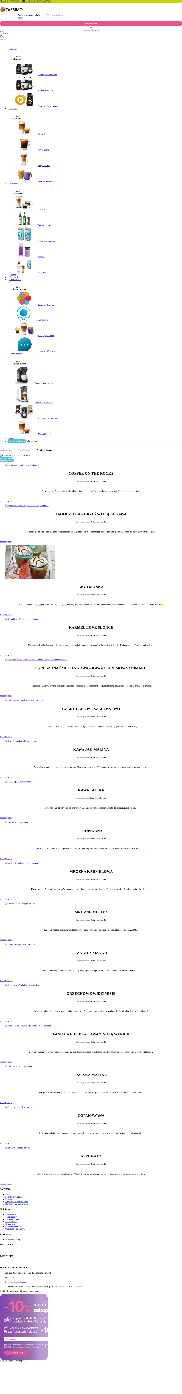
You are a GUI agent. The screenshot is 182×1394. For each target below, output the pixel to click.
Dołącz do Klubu (91, 24)
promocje (13, 275)
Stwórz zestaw (15, 354)
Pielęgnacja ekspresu (46, 241)
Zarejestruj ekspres (17, 441)
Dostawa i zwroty (12, 1239)
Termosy (41, 257)
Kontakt (10, 439)
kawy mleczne (44, 165)
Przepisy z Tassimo (46, 335)
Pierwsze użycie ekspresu (48, 106)
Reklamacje (10, 1224)
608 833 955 (10, 1277)
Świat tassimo (15, 279)
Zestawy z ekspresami (47, 74)
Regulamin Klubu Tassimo (16, 1201)
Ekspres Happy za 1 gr (44, 383)
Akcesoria (13, 184)
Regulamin (10, 1199)
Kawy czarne (43, 150)
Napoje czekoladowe (46, 181)
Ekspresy (13, 49)
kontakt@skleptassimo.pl (15, 1282)
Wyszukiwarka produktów (29, 15)
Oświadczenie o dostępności (17, 1204)
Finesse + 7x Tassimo (44, 403)
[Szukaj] (20, 19)
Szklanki (42, 209)
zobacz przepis (6, 501)
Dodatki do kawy (45, 225)
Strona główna (6, 450)
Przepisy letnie (6, 458)
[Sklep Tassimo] (11, 10)
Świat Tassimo (24, 450)
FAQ (7, 1194)
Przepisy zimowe (7, 460)
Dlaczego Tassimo (46, 305)
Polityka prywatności (14, 1197)
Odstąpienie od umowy (15, 1229)
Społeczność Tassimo (47, 351)
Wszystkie (42, 134)
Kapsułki (13, 108)
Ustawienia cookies (13, 1226)
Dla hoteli (13, 277)
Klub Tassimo (43, 320)
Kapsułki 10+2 (44, 434)
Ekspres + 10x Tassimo (48, 418)
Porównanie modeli (46, 90)
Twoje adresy (11, 1217)
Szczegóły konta (12, 1219)
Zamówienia (10, 1214)
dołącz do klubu (33, 441)
